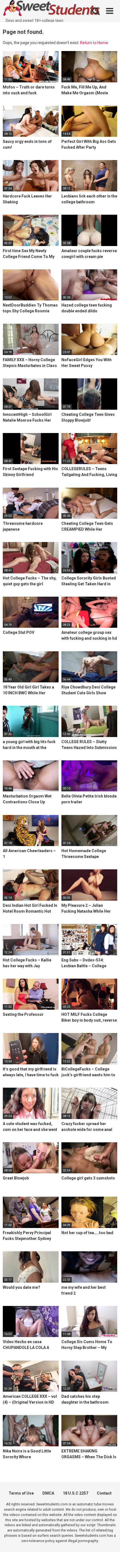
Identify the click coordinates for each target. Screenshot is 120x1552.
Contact (104, 1493)
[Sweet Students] (51, 9)
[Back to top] (109, 1540)
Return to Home (94, 42)
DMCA (48, 1493)
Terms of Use (21, 1493)
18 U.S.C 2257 (75, 1493)
